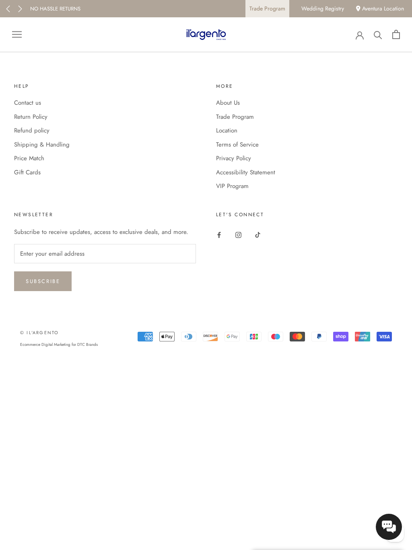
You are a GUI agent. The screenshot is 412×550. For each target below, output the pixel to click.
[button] (389, 527)
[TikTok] (258, 235)
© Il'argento (39, 332)
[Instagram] (238, 235)
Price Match (29, 158)
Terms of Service (237, 144)
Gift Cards (27, 172)
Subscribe (43, 281)
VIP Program (232, 186)
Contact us (27, 102)
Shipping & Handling (42, 144)
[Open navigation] (17, 34)
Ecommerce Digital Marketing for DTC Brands (59, 344)
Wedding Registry (322, 8)
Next (20, 9)
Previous (8, 9)
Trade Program (267, 8)
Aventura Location (382, 8)
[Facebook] (219, 235)
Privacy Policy (233, 158)
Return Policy (30, 116)
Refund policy (31, 130)
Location (226, 130)
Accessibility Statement (245, 172)
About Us (228, 102)
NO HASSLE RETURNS (55, 8)
